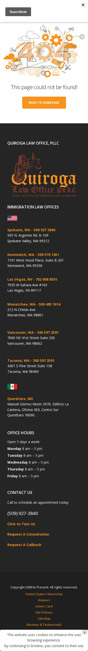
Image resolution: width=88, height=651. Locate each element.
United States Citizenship (44, 594)
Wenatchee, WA (21, 304)
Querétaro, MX (20, 398)
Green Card (44, 606)
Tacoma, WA (18, 360)
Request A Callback (24, 544)
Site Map (44, 618)
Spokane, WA (18, 230)
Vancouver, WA (20, 332)
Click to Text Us (21, 524)
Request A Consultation (28, 534)
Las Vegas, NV (19, 279)
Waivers (44, 600)
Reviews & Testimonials (44, 624)
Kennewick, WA (20, 254)
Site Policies (44, 612)
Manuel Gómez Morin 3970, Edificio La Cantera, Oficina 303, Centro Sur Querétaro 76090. (38, 409)
